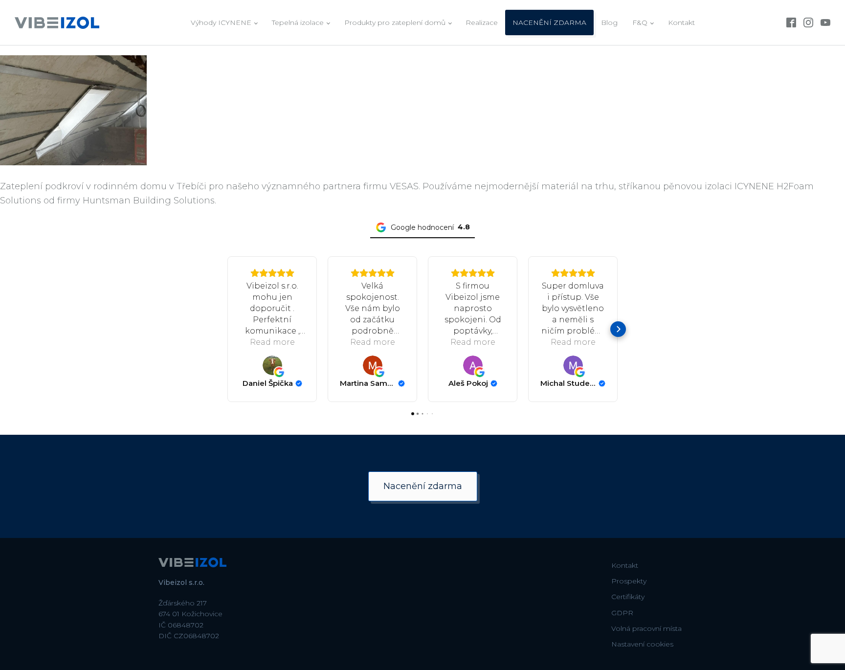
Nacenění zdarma (422, 486)
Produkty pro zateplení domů (394, 22)
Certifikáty (628, 596)
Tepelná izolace (298, 22)
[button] (227, 329)
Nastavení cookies (642, 644)
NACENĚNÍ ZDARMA (549, 22)
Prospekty (628, 581)
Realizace (482, 22)
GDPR (622, 612)
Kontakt (681, 22)
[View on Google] (272, 365)
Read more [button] (272, 342)
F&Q (639, 22)
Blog (609, 22)
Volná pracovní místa (646, 628)
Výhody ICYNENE (221, 22)
